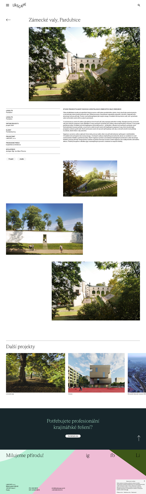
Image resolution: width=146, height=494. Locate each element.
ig (88, 455)
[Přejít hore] (139, 438)
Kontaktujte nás (73, 436)
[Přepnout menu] (7, 5)
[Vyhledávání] (139, 5)
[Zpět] (8, 22)
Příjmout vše (120, 492)
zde (127, 489)
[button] (144, 481)
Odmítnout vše (127, 492)
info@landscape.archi (58, 488)
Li (138, 455)
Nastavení (133, 492)
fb (112, 455)
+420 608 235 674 (57, 490)
